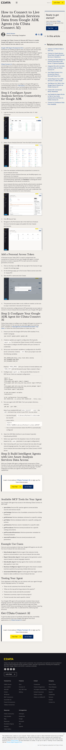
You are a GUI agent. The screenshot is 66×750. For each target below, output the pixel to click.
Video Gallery (7, 729)
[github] (11, 669)
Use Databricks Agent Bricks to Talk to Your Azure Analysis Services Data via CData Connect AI (56, 97)
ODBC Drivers (7, 684)
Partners (51, 697)
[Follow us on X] (39, 34)
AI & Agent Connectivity (40, 689)
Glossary (6, 726)
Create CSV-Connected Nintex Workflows (55, 90)
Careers (51, 699)
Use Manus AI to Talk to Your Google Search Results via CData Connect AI (56, 85)
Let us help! (28, 487)
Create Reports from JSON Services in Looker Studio (55, 79)
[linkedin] (5, 669)
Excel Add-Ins (7, 699)
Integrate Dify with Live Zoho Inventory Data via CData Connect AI (56, 68)
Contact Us (52, 702)
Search (48, 2)
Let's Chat (57, 2)
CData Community (9, 713)
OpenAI (21, 726)
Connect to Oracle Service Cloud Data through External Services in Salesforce (56, 55)
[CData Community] (14, 669)
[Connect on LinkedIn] (41, 34)
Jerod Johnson (10, 33)
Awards (51, 692)
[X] (8, 669)
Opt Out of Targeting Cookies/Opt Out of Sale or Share (50, 745)
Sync (20, 684)
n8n (20, 724)
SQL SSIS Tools (23, 689)
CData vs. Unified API (39, 697)
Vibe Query (21, 85)
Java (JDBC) (7, 687)
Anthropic (21, 713)
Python (6, 692)
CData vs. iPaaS (38, 694)
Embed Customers (39, 692)
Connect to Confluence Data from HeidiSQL (56, 103)
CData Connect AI (6, 64)
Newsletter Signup (9, 724)
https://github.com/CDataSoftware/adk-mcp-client (20, 327)
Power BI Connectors (9, 702)
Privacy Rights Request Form (14, 742)
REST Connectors (8, 697)
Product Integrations (39, 687)
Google (21, 719)
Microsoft (21, 721)
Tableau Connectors (9, 704)
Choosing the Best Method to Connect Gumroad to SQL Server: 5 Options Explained (56, 61)
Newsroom (51, 689)
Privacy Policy (14, 740)
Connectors (37, 684)
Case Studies (7, 716)
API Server (6, 694)
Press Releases (52, 687)
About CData (52, 684)
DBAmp (21, 692)
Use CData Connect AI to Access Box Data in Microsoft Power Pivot (55, 74)
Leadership (52, 694)
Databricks (22, 716)
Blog (5, 719)
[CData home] (7, 2)
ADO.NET (6, 689)
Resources (6, 721)
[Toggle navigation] (16, 2)
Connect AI (22, 687)
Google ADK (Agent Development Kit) (12, 48)
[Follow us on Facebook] (36, 34)
